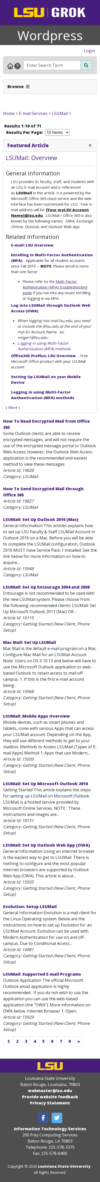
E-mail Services (33, 113)
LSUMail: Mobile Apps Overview (36, 716)
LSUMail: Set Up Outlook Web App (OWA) (46, 845)
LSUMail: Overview (31, 158)
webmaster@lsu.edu (50, 1090)
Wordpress (50, 35)
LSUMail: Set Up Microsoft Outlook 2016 (45, 783)
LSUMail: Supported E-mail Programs (42, 974)
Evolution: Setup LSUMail (30, 906)
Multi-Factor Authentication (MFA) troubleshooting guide (55, 287)
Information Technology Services (50, 1129)
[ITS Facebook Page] (43, 1118)
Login (89, 51)
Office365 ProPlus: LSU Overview (44, 355)
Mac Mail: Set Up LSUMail (29, 642)
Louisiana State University (64, 1166)
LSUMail (60, 113)
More (12, 407)
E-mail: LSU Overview (32, 245)
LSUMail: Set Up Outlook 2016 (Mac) (40, 519)
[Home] (10, 66)
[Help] (17, 66)
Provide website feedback (50, 1097)
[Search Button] (86, 65)
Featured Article (28, 145)
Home (9, 113)
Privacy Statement (50, 1103)
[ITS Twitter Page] (57, 1118)
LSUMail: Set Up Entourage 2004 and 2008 (46, 587)
